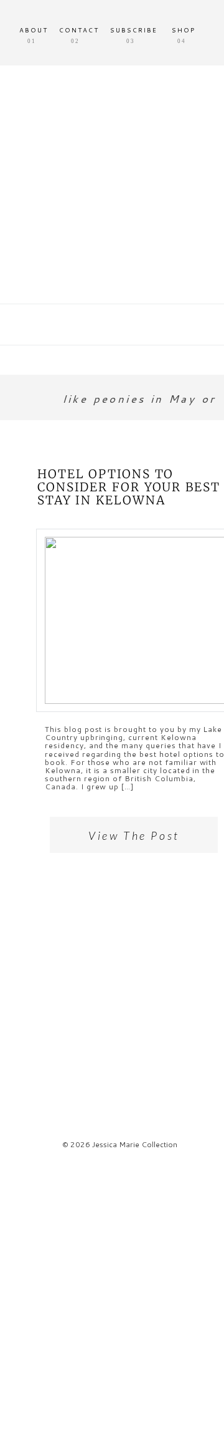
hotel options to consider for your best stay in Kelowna (128, 487)
